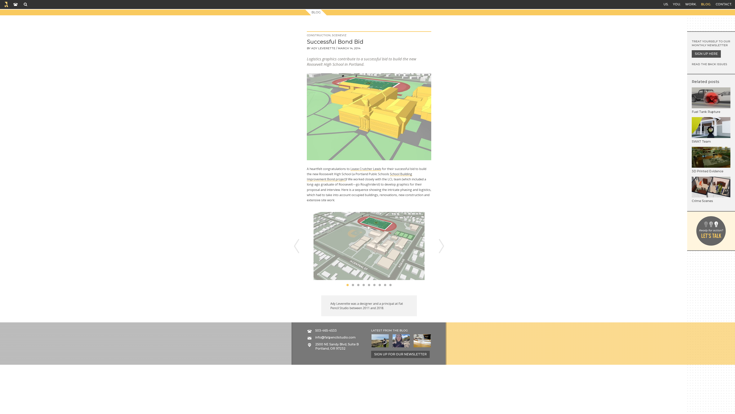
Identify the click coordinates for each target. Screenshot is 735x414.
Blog (705, 4)
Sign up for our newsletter (400, 354)
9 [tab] (390, 285)
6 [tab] (374, 285)
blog (403, 330)
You (676, 4)
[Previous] (296, 246)
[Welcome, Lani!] (401, 341)
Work (690, 4)
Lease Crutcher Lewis (365, 169)
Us (665, 4)
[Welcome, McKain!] (380, 341)
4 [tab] (364, 285)
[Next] (441, 246)
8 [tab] (385, 285)
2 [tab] (353, 285)
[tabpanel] (369, 246)
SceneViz (339, 35)
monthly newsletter (710, 45)
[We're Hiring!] (422, 341)
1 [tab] (347, 285)
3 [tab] (358, 285)
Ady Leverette (323, 48)
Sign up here (706, 54)
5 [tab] (369, 285)
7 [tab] (380, 285)
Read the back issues (709, 64)
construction (319, 35)
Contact (723, 4)
